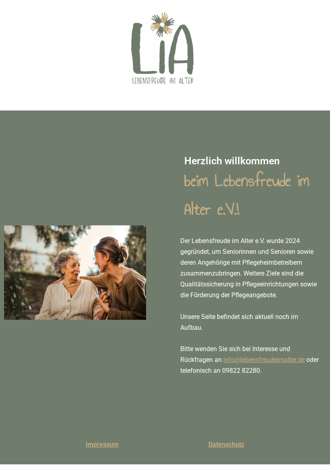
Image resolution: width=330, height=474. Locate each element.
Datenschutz (226, 444)
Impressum (102, 444)
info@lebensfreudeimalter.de (264, 360)
